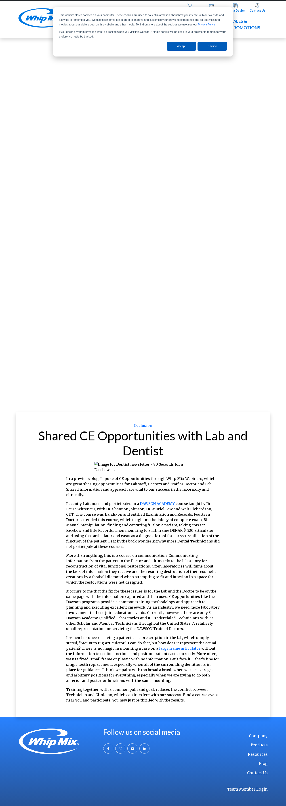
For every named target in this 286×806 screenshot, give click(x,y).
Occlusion (143, 425)
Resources (258, 754)
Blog (263, 763)
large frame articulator (179, 648)
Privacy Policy (206, 24)
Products (259, 745)
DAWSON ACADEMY (158, 503)
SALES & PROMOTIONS (245, 24)
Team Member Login (247, 789)
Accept (181, 46)
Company (258, 735)
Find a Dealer (236, 10)
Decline (212, 46)
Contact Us (257, 10)
